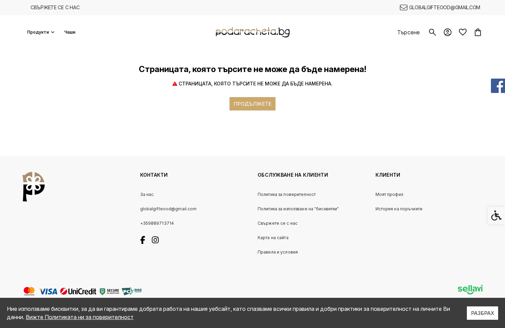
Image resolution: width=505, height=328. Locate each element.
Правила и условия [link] (278, 252)
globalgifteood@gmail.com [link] (168, 208)
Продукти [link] (38, 32)
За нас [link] (147, 194)
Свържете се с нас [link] (55, 7)
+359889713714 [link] (157, 223)
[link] (440, 7)
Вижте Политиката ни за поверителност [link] (80, 317)
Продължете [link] (252, 104)
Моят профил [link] (389, 194)
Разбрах (482, 313)
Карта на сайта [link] (273, 237)
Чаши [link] (69, 32)
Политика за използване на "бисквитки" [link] (298, 208)
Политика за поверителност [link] (287, 194)
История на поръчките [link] (399, 208)
